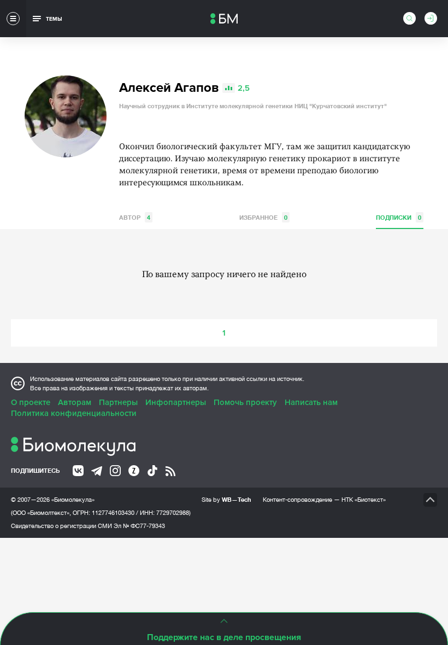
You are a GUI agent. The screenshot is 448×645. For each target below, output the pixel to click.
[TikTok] (152, 470)
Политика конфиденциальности (74, 413)
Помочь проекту (245, 402)
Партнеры (118, 402)
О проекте (30, 402)
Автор (134, 217)
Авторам (74, 402)
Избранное (263, 217)
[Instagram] (115, 470)
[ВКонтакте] (78, 470)
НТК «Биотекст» (363, 499)
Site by (226, 499)
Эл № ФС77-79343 (139, 526)
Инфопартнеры (175, 402)
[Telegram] (96, 471)
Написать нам (311, 402)
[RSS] (170, 471)
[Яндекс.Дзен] (133, 470)
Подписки (398, 217)
